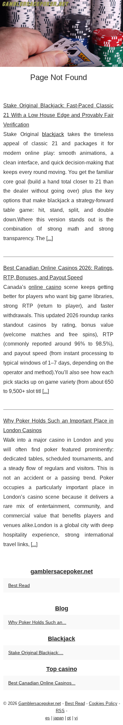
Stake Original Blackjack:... (35, 652)
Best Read (19, 585)
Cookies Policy (103, 703)
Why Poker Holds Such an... (37, 622)
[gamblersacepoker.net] (61, 33)
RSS (60, 710)
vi (76, 717)
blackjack (53, 134)
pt (69, 717)
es (47, 717)
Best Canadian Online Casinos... (41, 682)
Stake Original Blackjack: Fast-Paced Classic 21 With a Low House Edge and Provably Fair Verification (58, 115)
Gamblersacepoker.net (39, 703)
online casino (45, 287)
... (49, 238)
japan (58, 717)
